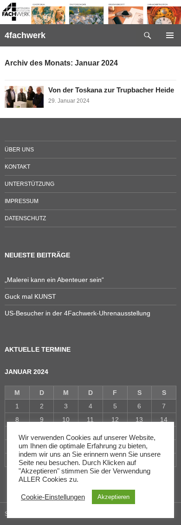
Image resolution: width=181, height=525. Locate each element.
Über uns (19, 149)
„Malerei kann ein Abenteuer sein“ (54, 279)
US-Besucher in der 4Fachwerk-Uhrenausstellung (77, 313)
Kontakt (17, 167)
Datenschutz (25, 218)
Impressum (22, 201)
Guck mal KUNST (30, 296)
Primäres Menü (170, 35)
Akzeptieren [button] (113, 496)
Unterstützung (29, 184)
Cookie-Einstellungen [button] (53, 497)
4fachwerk (25, 35)
